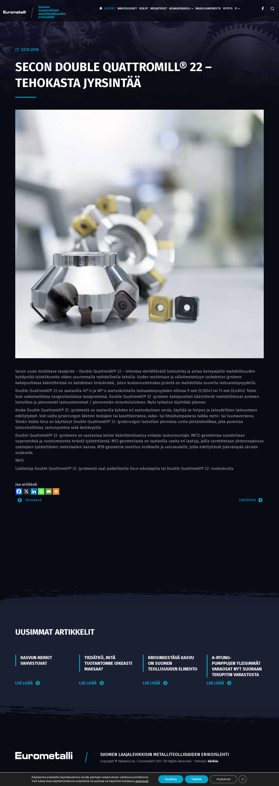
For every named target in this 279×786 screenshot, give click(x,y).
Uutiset (109, 8)
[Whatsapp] (41, 491)
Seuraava (33, 500)
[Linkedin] (34, 491)
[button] (237, 5)
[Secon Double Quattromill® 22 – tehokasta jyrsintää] (139, 234)
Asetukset (223, 779)
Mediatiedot (158, 8)
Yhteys (228, 8)
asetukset (141, 781)
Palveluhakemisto (208, 8)
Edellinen (247, 500)
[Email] (48, 491)
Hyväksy (171, 779)
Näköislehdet (127, 8)
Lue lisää (24, 683)
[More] (56, 491)
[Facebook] (19, 491)
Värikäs (213, 761)
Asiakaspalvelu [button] (180, 8)
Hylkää (197, 779)
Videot (143, 8)
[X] (26, 491)
